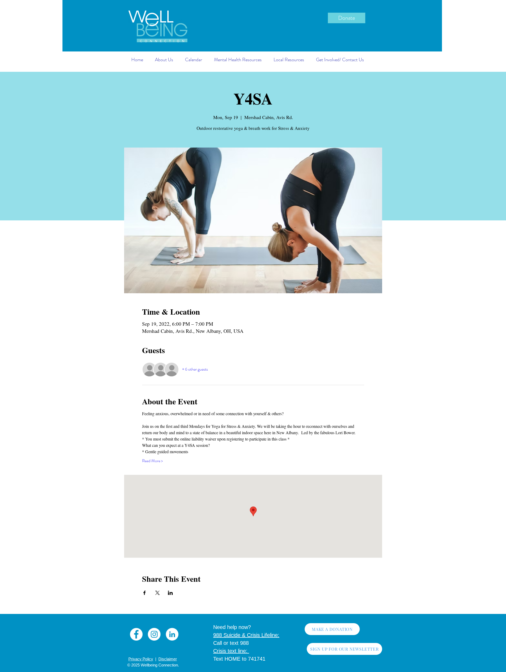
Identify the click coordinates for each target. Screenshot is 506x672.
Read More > (152, 461)
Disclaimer (167, 659)
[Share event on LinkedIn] (170, 593)
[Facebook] (136, 634)
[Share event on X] (157, 593)
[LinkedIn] (172, 634)
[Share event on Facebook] (144, 593)
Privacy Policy (140, 659)
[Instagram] (154, 634)
